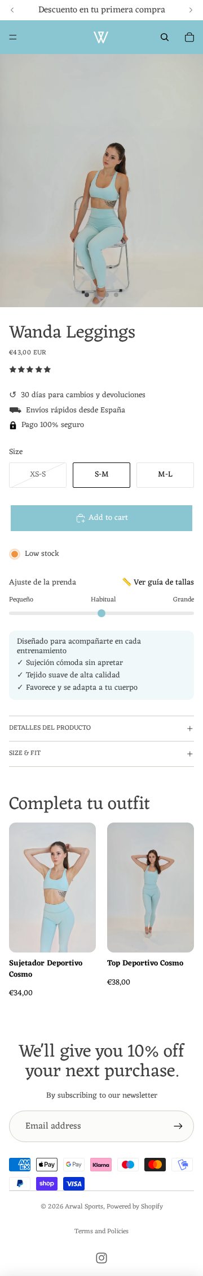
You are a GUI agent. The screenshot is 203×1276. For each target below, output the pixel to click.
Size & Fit (25, 753)
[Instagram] (101, 1258)
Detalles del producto (50, 728)
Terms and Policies (101, 1231)
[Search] (164, 37)
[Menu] (13, 37)
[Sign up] (178, 1126)
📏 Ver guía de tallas (158, 583)
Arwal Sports (84, 1207)
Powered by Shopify (135, 1207)
